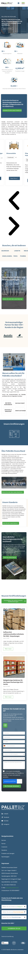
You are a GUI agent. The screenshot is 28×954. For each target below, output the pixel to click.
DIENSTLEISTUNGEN (20, 410)
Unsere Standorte (10, 502)
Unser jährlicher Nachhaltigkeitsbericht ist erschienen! (12, 539)
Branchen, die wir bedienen (14, 245)
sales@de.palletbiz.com (12, 887)
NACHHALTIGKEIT (20, 403)
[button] (14, 201)
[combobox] (4, 745)
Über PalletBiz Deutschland (13, 451)
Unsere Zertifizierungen (14, 424)
